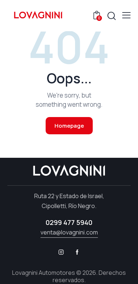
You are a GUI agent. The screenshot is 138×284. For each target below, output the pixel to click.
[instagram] (61, 252)
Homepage (69, 126)
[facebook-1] (77, 252)
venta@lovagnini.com (69, 232)
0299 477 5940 (69, 222)
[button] (126, 15)
